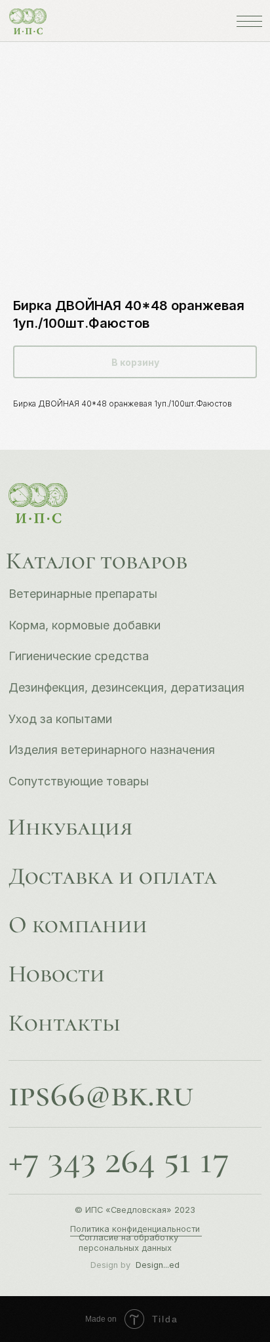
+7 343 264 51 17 (119, 1161)
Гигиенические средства (79, 656)
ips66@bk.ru (101, 1094)
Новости (57, 974)
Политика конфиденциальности (135, 1229)
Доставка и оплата (113, 876)
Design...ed (158, 1265)
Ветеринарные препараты (83, 594)
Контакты (65, 1023)
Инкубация (70, 827)
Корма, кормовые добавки (85, 625)
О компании (78, 925)
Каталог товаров (96, 561)
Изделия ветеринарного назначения (112, 750)
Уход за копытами (60, 719)
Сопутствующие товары (79, 781)
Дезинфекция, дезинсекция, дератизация (126, 687)
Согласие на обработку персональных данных (128, 1243)
